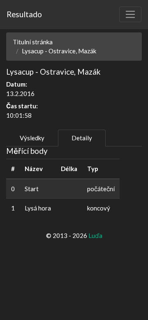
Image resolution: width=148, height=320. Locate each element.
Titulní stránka (33, 42)
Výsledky (32, 138)
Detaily (82, 138)
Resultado (24, 14)
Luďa (95, 235)
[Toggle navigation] (130, 14)
